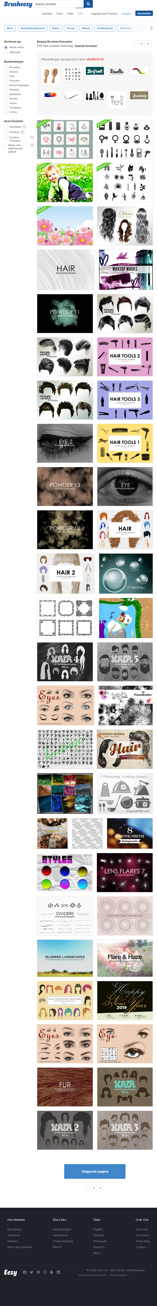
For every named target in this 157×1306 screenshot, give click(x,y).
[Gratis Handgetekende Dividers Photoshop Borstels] (65, 916)
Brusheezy (14, 1229)
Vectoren (47, 13)
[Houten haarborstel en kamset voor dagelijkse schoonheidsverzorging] (51, 75)
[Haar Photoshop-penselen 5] (125, 661)
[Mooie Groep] (126, 618)
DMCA (57, 1247)
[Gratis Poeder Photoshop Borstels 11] (65, 313)
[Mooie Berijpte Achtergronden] (130, 833)
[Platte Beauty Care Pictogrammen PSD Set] (65, 139)
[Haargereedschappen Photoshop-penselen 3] (125, 400)
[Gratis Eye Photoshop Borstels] (125, 486)
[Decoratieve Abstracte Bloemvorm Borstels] (125, 916)
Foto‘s (59, 13)
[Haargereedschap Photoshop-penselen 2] (125, 356)
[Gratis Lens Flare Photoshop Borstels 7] (125, 872)
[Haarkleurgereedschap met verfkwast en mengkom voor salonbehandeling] (117, 99)
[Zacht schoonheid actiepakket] (65, 182)
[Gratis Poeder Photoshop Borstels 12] (65, 529)
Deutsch (98, 1247)
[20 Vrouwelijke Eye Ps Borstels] (125, 1043)
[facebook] (24, 1272)
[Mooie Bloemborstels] (125, 705)
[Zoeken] (88, 4)
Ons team (142, 1235)
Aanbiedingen (62, 1229)
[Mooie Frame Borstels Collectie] (66, 618)
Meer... (97, 1253)
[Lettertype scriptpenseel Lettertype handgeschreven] (95, 71)
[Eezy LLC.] (10, 1272)
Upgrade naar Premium (104, 13)
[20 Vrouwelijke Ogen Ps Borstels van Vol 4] (65, 1043)
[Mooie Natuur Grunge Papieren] (65, 793)
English (98, 1229)
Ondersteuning (63, 1241)
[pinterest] (38, 1272)
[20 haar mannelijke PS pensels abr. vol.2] (125, 313)
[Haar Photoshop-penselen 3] (125, 1130)
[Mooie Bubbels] (126, 573)
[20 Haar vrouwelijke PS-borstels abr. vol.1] (125, 749)
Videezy (12, 1241)
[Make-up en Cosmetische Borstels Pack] (125, 139)
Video (70, 13)
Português (100, 1241)
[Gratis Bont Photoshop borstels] (65, 1087)
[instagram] (44, 1272)
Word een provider (19, 1247)
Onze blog (143, 1241)
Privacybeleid (118, 1275)
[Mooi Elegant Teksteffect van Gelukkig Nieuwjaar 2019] (125, 1000)
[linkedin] (58, 1272)
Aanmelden (144, 13)
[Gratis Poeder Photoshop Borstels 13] (65, 486)
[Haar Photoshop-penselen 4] (65, 661)
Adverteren (60, 1235)
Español (98, 1235)
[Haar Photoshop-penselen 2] (66, 573)
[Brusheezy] (18, 4)
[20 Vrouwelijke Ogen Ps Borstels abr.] (65, 705)
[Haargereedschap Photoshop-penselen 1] (125, 443)
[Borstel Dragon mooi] (65, 749)
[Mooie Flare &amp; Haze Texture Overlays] (125, 958)
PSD (80, 13)
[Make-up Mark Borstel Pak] (126, 270)
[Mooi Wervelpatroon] (87, 833)
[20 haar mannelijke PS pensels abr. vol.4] (65, 400)
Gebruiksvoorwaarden (92, 1275)
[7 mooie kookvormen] (125, 793)
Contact (141, 1247)
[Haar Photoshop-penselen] (125, 1087)
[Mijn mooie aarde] (52, 833)
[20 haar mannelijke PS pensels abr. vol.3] (65, 356)
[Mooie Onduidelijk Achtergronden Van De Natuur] (65, 958)
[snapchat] (51, 1272)
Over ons (142, 1229)
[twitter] (31, 1272)
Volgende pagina (95, 1171)
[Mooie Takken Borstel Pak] (125, 182)
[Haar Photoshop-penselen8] (65, 1000)
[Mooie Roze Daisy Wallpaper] (65, 225)
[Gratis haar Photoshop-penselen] (66, 270)
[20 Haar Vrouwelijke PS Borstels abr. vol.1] (125, 225)
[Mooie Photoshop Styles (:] (65, 872)
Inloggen (126, 13)
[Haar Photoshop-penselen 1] (125, 529)
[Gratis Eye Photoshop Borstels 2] (65, 443)
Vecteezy (13, 1235)
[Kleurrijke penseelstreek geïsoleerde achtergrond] (51, 94)
